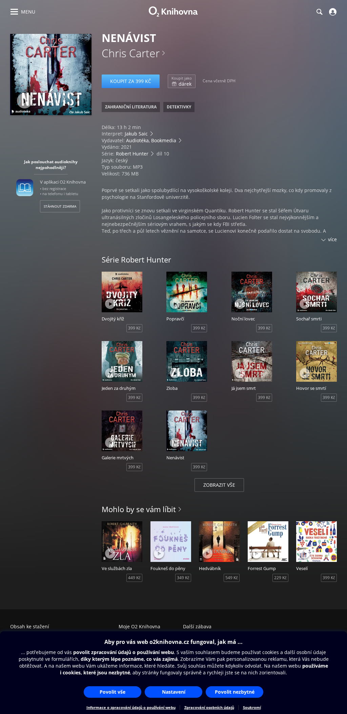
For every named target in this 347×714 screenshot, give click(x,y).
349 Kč (183, 578)
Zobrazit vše (219, 485)
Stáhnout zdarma (60, 206)
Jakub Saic (136, 133)
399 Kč (134, 328)
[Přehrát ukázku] (24, 100)
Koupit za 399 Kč (130, 81)
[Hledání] (319, 12)
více (332, 239)
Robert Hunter (132, 153)
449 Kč (134, 578)
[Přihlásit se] (332, 12)
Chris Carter (131, 53)
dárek (181, 81)
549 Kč (231, 578)
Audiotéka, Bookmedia (151, 140)
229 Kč (280, 578)
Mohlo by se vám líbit (139, 509)
